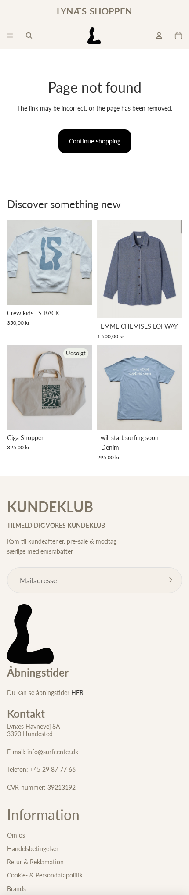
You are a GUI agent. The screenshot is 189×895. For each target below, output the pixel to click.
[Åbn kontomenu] (159, 35)
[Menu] (10, 35)
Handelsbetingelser (32, 848)
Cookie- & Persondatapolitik (45, 875)
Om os (16, 835)
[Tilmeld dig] (169, 580)
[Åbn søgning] (29, 35)
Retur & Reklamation (35, 862)
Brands (16, 888)
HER (77, 692)
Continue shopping (94, 141)
